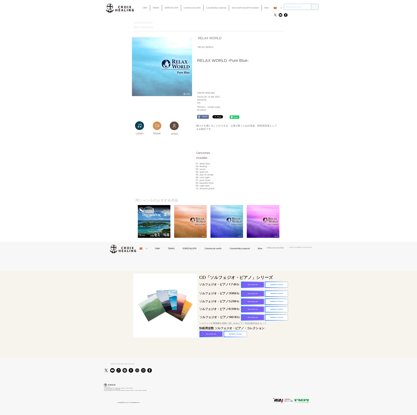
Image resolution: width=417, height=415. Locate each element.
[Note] (139, 125)
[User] (174, 126)
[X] (275, 15)
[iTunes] (118, 370)
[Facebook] (286, 15)
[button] (216, 8)
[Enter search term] (314, 7)
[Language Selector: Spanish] (277, 8)
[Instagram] (143, 370)
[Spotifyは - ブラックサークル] (124, 370)
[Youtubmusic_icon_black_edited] (137, 370)
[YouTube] (280, 15)
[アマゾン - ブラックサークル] (131, 370)
